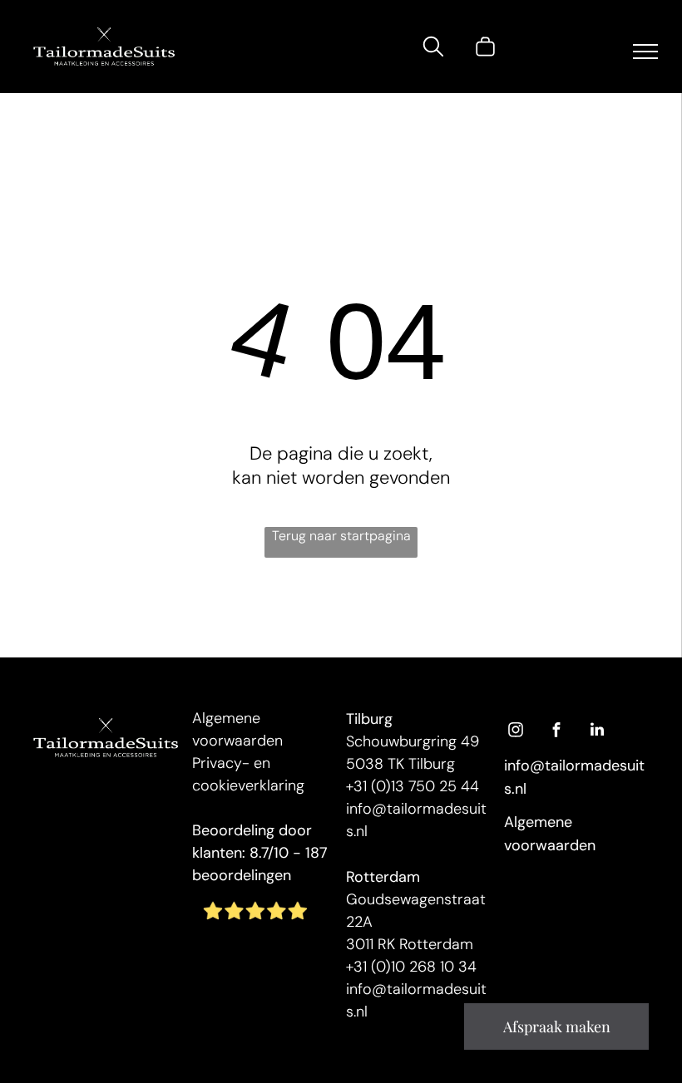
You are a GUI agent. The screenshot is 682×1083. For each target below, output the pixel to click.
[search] (433, 49)
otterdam (387, 877)
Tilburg (369, 719)
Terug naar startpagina (341, 535)
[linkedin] (597, 732)
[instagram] (515, 732)
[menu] (645, 51)
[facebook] (556, 732)
